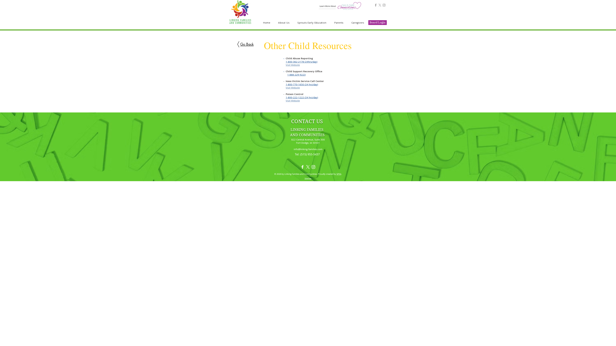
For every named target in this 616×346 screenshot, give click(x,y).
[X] (380, 5)
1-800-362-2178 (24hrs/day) (301, 61)
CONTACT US (307, 121)
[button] (284, 22)
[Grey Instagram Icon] (384, 5)
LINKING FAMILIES (307, 130)
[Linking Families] (376, 5)
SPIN (339, 174)
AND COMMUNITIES (307, 135)
